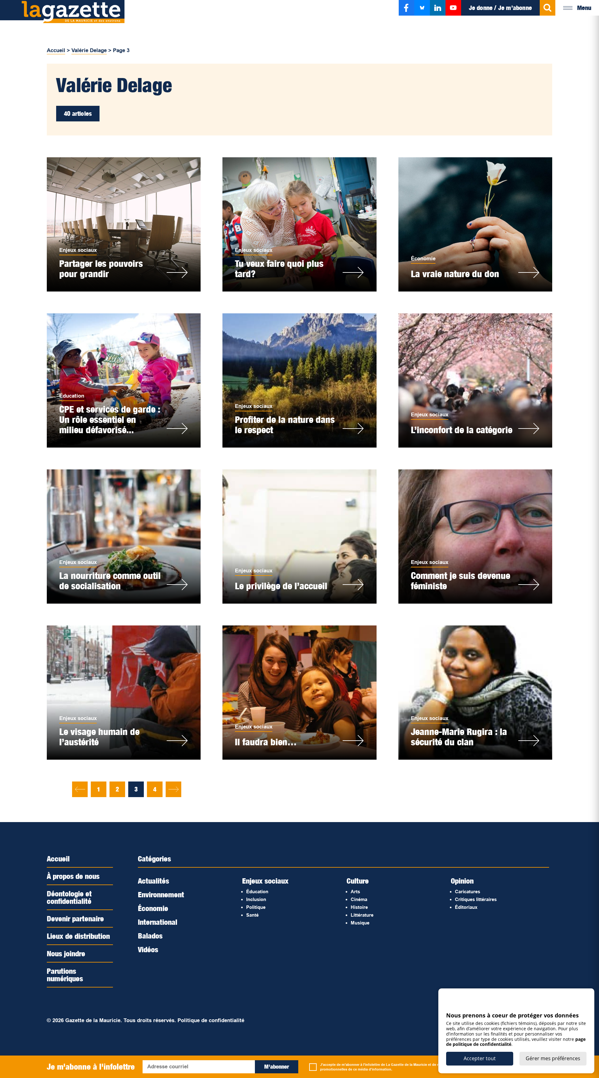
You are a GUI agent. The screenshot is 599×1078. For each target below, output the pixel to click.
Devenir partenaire (75, 918)
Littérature (362, 915)
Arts (355, 891)
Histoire (359, 907)
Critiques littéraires (476, 899)
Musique (360, 922)
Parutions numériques (65, 975)
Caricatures (467, 891)
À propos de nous (73, 876)
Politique (255, 907)
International (157, 922)
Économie (423, 259)
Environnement (161, 894)
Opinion (462, 880)
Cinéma (359, 899)
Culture (358, 880)
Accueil (56, 50)
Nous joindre (66, 953)
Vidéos (148, 949)
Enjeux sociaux (78, 250)
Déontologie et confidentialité (69, 897)
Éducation (71, 396)
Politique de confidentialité (211, 1020)
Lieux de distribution (78, 936)
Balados (150, 935)
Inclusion (256, 899)
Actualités (153, 880)
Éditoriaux (466, 907)
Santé (252, 915)
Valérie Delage (89, 50)
